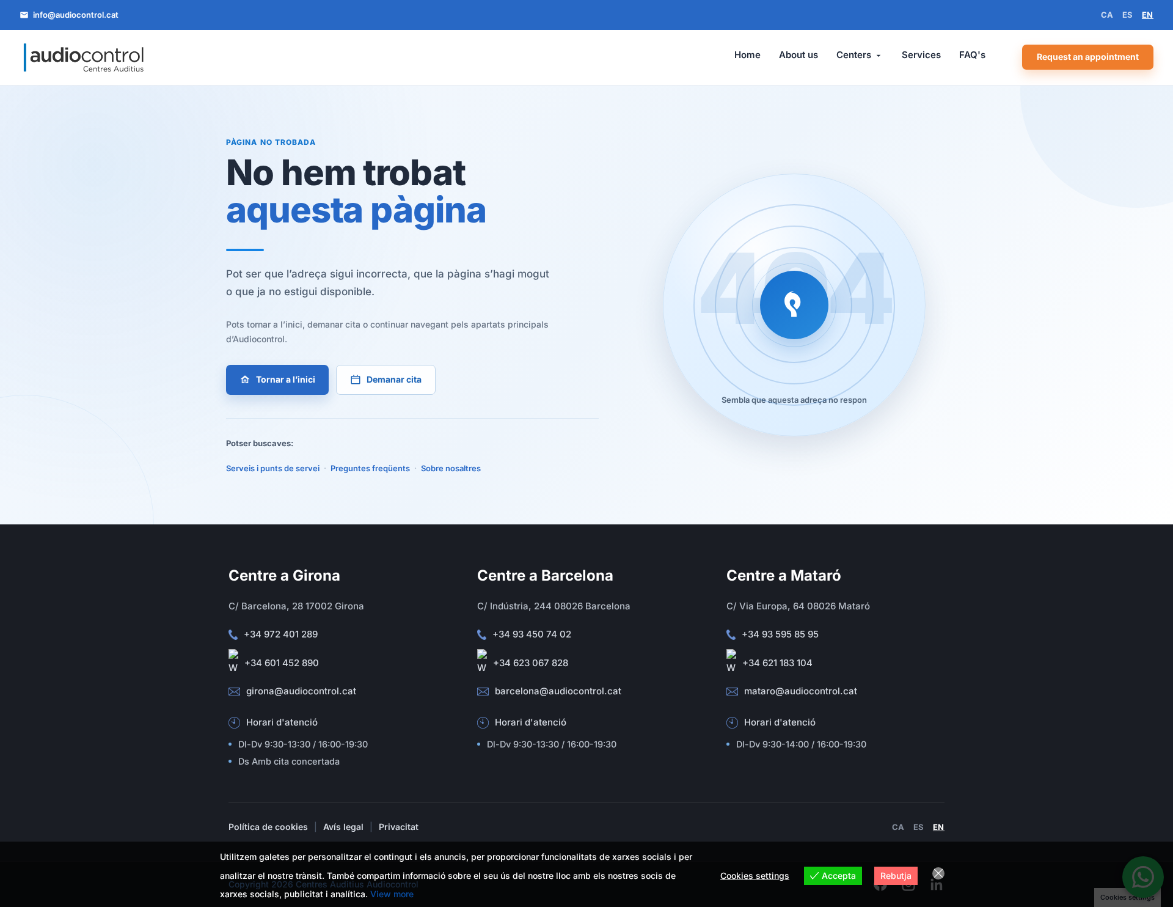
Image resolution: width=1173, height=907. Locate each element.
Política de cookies (268, 826)
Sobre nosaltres (451, 468)
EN (1147, 15)
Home (747, 55)
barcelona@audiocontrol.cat (558, 691)
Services (921, 55)
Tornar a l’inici (285, 379)
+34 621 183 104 (777, 663)
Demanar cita (394, 379)
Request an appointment (1088, 56)
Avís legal (343, 826)
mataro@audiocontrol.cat (800, 691)
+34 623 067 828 (530, 663)
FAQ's (972, 55)
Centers (853, 55)
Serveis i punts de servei (273, 468)
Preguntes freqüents (370, 468)
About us (798, 55)
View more (392, 894)
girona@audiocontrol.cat (301, 691)
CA (1107, 15)
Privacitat (398, 826)
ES (1127, 15)
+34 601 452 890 (281, 663)
